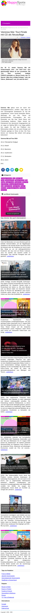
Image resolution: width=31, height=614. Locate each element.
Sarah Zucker (10, 182)
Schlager (28, 37)
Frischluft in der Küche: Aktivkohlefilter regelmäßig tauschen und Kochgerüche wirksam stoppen (15, 468)
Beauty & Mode (6, 587)
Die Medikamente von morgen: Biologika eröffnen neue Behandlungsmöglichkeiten (15, 391)
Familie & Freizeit (7, 591)
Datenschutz (5, 608)
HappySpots (4, 27)
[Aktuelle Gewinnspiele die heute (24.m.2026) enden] (13, 216)
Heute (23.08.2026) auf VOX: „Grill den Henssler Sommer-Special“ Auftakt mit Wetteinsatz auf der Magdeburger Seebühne (14, 234)
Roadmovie (18, 182)
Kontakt (4, 604)
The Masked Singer (13, 188)
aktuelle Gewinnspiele (8, 576)
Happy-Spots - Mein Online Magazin (13, 3)
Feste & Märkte (6, 573)
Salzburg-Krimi (9, 180)
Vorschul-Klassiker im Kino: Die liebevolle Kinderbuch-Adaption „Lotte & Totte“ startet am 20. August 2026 (15, 544)
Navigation (6, 23)
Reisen (4, 595)
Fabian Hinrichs (19, 180)
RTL (29, 239)
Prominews (23, 37)
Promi (9, 27)
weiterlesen (10, 256)
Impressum (5, 606)
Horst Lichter (8, 186)
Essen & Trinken (6, 589)
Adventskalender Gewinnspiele (11, 578)
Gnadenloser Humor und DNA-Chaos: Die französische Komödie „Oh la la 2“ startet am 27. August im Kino (14, 312)
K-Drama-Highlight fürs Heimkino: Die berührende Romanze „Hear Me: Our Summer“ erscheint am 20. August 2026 (15, 508)
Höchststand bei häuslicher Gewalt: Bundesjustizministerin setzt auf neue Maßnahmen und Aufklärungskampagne (15, 274)
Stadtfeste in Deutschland (9, 580)
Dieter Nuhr (16, 186)
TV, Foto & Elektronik (8, 597)
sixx (14, 178)
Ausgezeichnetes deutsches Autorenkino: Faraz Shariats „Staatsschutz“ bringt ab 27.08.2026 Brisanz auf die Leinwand (15, 430)
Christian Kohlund (6, 178)
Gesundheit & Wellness (8, 593)
